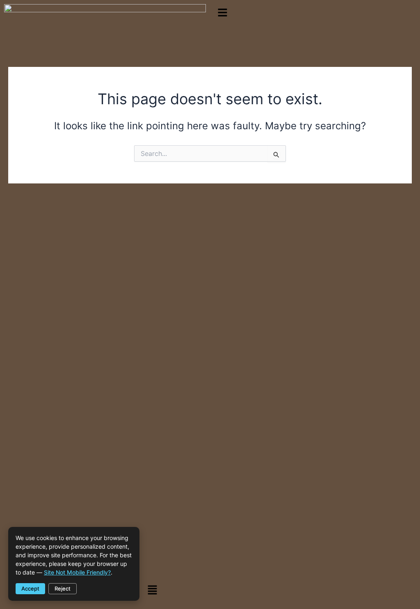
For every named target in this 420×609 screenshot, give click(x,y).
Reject (63, 588)
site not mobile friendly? (77, 572)
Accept (30, 588)
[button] (315, 13)
